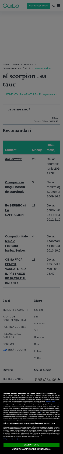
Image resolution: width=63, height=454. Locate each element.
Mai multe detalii (50, 401)
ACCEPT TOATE (31, 445)
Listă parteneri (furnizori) (11, 439)
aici (41, 412)
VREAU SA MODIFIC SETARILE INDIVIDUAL (31, 449)
